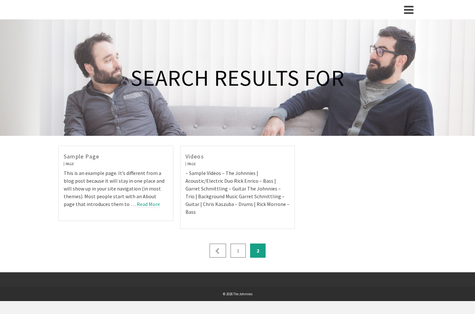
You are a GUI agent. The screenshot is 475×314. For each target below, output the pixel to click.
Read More (148, 204)
